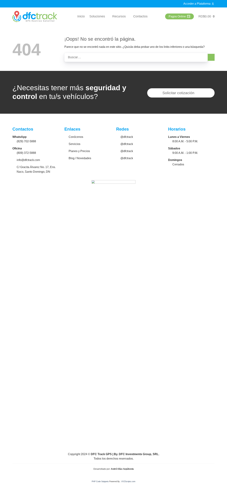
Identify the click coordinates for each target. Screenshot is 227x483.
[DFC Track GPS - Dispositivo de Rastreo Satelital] (34, 16)
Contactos (140, 16)
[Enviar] (211, 57)
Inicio (81, 16)
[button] (206, 16)
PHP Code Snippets (100, 481)
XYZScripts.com (128, 481)
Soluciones (97, 16)
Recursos (119, 16)
